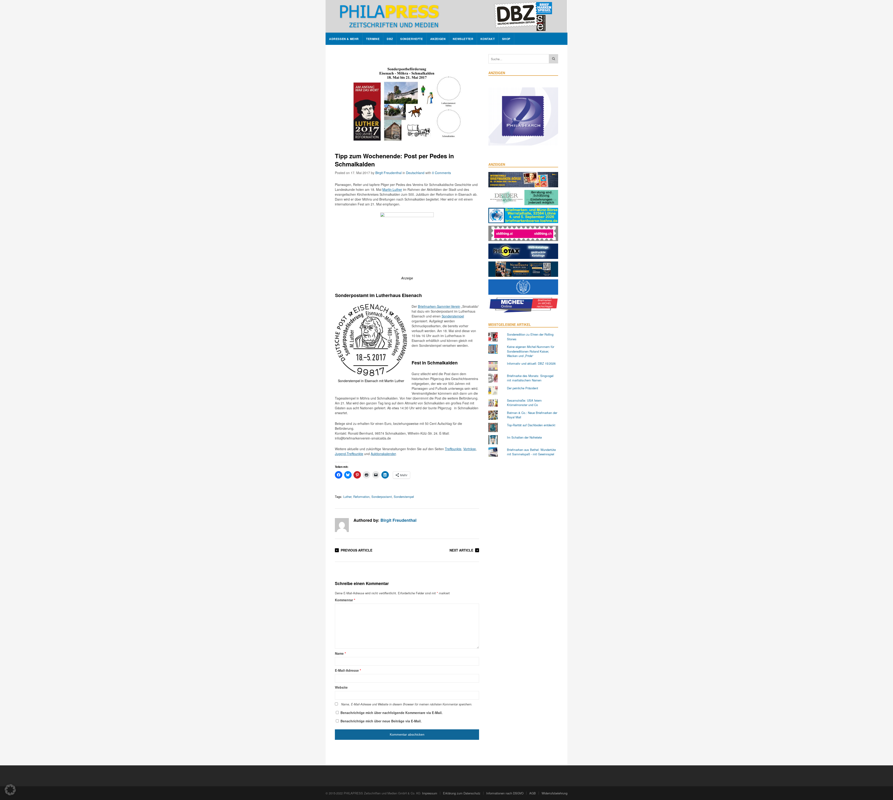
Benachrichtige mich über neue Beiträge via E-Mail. (381, 721)
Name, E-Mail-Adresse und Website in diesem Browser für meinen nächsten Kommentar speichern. (406, 704)
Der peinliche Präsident (522, 388)
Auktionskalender (383, 453)
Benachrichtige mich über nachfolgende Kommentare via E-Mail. (391, 712)
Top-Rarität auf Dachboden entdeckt (531, 425)
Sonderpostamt (381, 496)
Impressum (429, 793)
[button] (10, 790)
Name (340, 653)
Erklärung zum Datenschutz (461, 793)
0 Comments (441, 172)
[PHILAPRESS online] (446, 16)
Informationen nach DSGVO (504, 793)
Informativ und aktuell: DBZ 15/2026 (531, 363)
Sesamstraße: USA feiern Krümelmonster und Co (524, 402)
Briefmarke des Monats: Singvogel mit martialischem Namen (530, 378)
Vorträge (469, 448)
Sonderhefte (411, 39)
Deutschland (415, 172)
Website (341, 687)
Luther (347, 496)
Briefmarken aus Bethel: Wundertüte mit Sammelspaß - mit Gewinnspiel (531, 451)
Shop (506, 39)
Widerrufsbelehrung (554, 793)
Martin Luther (392, 189)
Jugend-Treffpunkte (349, 453)
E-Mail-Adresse (348, 670)
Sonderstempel (453, 316)
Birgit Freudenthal (388, 172)
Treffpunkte (453, 448)
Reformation (361, 496)
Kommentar (345, 600)
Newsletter (463, 39)
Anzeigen (438, 39)
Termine (373, 39)
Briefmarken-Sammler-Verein (439, 306)
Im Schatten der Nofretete (524, 437)
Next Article (461, 550)
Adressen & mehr (344, 39)
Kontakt (487, 39)
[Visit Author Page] (342, 525)
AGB (532, 793)
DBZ (390, 39)
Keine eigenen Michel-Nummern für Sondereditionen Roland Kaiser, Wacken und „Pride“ (530, 351)
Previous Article (356, 550)
